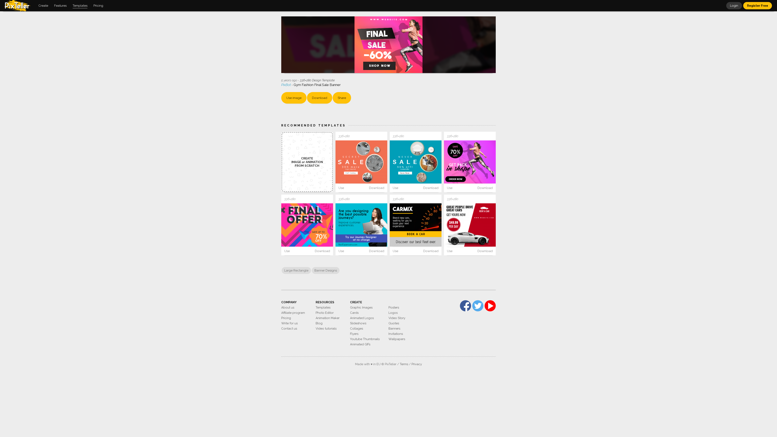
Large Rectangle (296, 270)
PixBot (286, 85)
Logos (393, 313)
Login (734, 5)
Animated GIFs (360, 344)
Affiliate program (293, 313)
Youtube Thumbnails (365, 339)
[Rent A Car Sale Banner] (470, 224)
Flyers (354, 334)
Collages (356, 328)
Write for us (289, 323)
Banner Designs (325, 270)
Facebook (465, 305)
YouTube (490, 305)
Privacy (417, 364)
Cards (354, 313)
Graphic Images (361, 307)
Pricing (286, 318)
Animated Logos (362, 318)
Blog (319, 323)
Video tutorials (326, 328)
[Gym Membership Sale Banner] (470, 161)
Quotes (393, 323)
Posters (393, 307)
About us (287, 307)
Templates (323, 307)
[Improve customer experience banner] (361, 224)
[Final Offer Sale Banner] (307, 224)
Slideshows (358, 323)
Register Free (757, 5)
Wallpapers (396, 339)
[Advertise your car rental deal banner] (416, 224)
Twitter (477, 305)
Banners (394, 328)
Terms (404, 364)
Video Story (396, 318)
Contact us (289, 328)
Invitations (395, 334)
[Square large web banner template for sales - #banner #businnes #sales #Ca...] (361, 161)
